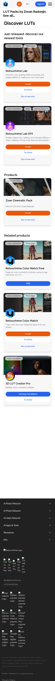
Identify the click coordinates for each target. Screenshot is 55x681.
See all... (9, 15)
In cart (28, 84)
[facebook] (5, 565)
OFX (27, 109)
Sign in (40, 4)
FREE (28, 283)
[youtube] (14, 565)
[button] (28, 89)
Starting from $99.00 (28, 394)
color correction (14, 46)
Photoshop (30, 46)
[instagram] (9, 565)
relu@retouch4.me (12, 580)
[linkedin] (23, 565)
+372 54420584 (11, 584)
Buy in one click (28, 96)
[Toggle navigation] (50, 4)
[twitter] (18, 565)
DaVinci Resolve (41, 109)
